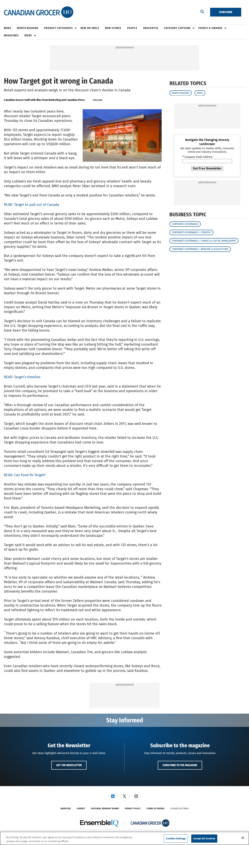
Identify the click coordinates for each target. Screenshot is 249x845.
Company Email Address (197, 157)
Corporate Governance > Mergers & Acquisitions (200, 249)
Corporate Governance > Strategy (191, 232)
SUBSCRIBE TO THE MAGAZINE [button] (180, 765)
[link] (113, 796)
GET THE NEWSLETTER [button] (69, 765)
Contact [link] (81, 808)
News (200, 93)
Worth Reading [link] (27, 28)
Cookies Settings (179, 808)
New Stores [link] (113, 28)
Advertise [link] (65, 808)
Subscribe (225, 12)
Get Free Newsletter (207, 168)
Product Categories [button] (58, 28)
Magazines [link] (11, 35)
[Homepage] (38, 12)
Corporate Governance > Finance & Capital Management (204, 240)
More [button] (28, 35)
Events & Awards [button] (210, 28)
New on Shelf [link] (90, 28)
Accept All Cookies (204, 838)
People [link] (132, 28)
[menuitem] (10, 28)
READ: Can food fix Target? (25, 475)
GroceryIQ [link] (150, 28)
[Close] (242, 838)
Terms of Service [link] (155, 808)
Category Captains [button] (177, 28)
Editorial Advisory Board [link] (105, 808)
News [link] (7, 28)
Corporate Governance (185, 224)
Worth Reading (180, 93)
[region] (124, 838)
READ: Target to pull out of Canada (31, 205)
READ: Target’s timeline (22, 377)
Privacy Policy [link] (133, 808)
